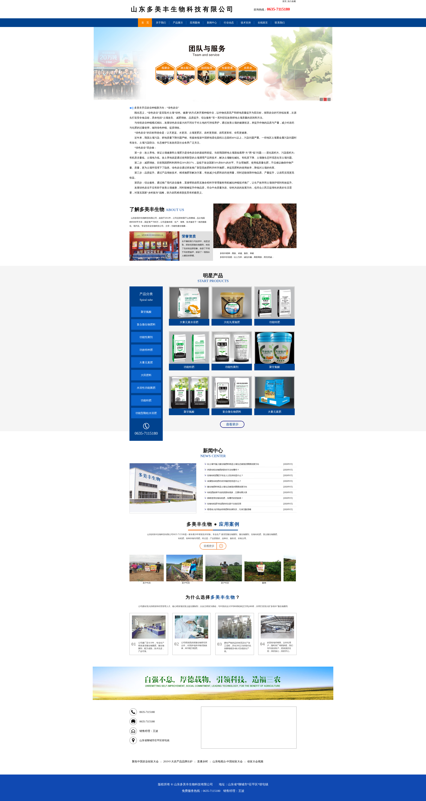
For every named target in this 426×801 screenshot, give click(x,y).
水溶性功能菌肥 (146, 387)
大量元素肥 (146, 362)
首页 (284, 1)
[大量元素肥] (274, 408)
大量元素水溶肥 (189, 322)
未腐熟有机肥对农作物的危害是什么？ (224, 481)
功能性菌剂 (146, 337)
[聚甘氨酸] (274, 363)
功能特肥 (146, 400)
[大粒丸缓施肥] (231, 318)
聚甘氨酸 (146, 311)
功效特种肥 (146, 349)
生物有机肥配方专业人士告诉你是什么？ (225, 475)
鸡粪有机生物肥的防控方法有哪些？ (223, 470)
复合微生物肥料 (146, 324)
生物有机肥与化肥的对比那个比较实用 (224, 504)
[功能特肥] (274, 318)
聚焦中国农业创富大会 (145, 761)
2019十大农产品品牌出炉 (178, 761)
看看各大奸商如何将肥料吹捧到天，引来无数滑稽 (229, 509)
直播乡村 (202, 761)
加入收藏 (292, 1)
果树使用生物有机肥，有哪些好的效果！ (225, 498)
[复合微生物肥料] (231, 408)
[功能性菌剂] (231, 363)
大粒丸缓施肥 (232, 322)
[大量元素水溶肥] (189, 318)
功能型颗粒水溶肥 (146, 413)
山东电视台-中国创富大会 (228, 761)
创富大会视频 (255, 761)
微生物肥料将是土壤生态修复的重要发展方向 (227, 487)
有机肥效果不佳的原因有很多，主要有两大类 (227, 492)
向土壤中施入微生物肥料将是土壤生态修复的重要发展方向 (233, 464)
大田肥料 (146, 375)
